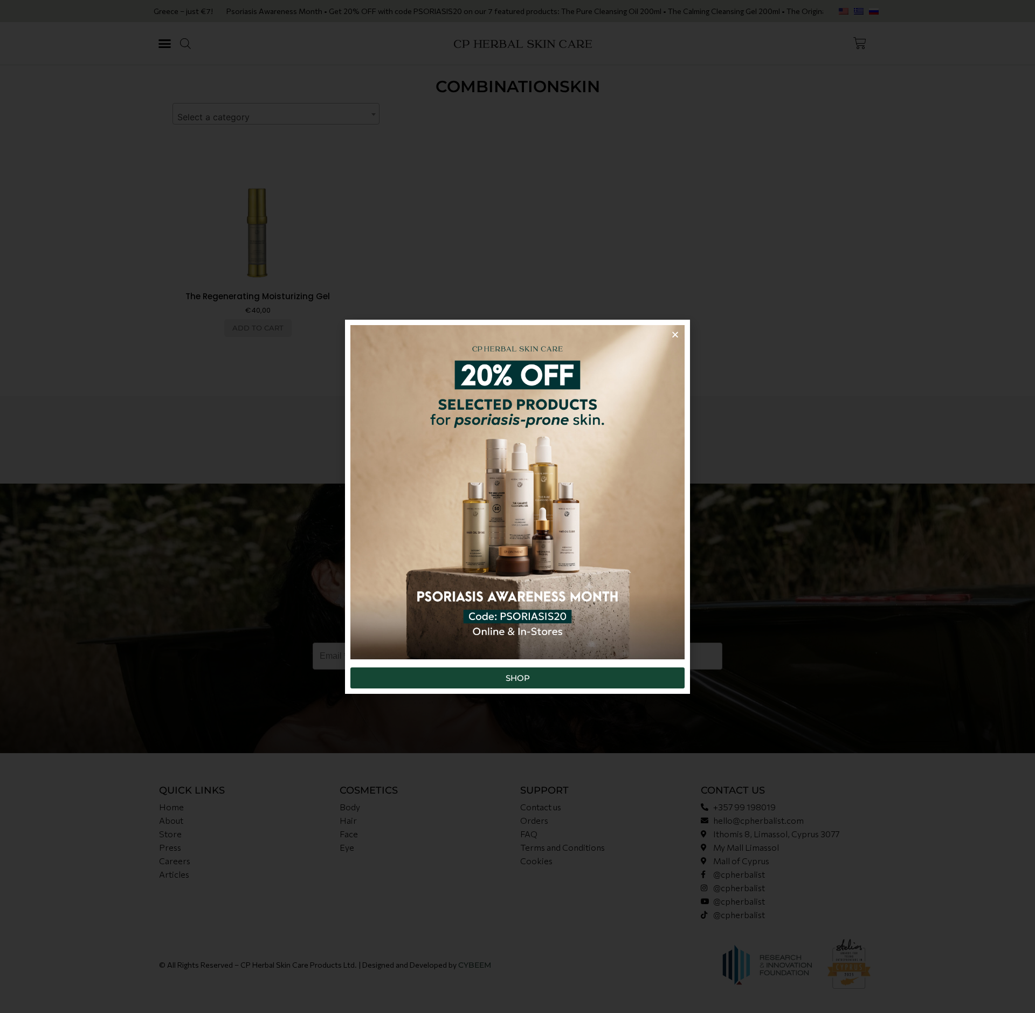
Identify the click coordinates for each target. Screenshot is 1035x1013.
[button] (675, 334)
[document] (517, 506)
